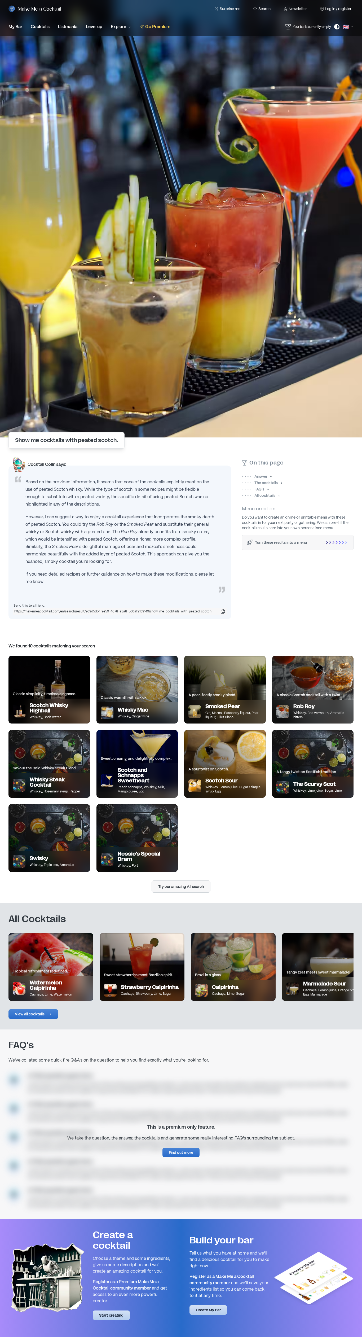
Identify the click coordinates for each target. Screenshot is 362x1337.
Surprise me (230, 8)
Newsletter (298, 8)
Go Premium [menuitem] (157, 26)
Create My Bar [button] (208, 1310)
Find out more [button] (181, 1152)
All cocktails (258, 495)
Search (264, 8)
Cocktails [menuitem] (40, 26)
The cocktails (260, 482)
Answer (254, 476)
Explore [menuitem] (118, 26)
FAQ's (253, 489)
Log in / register (338, 8)
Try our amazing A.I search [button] (181, 886)
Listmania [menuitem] (67, 26)
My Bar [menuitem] (15, 26)
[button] (33, 1014)
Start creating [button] (111, 1315)
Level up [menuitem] (94, 26)
